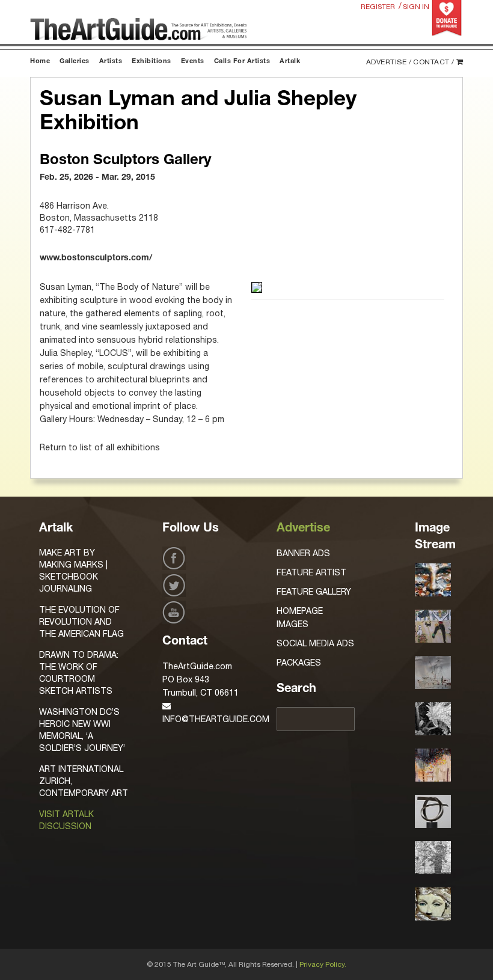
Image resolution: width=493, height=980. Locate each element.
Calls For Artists (242, 61)
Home (40, 61)
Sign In (416, 6)
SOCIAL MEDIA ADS (315, 643)
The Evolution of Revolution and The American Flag (81, 622)
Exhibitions (151, 61)
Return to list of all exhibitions (100, 447)
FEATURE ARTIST (311, 572)
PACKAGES (299, 662)
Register (378, 6)
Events (192, 61)
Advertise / (389, 62)
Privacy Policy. (322, 964)
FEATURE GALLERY (314, 591)
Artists (111, 61)
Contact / (434, 62)
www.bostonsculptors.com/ (96, 258)
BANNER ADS (303, 553)
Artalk (290, 61)
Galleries (75, 61)
